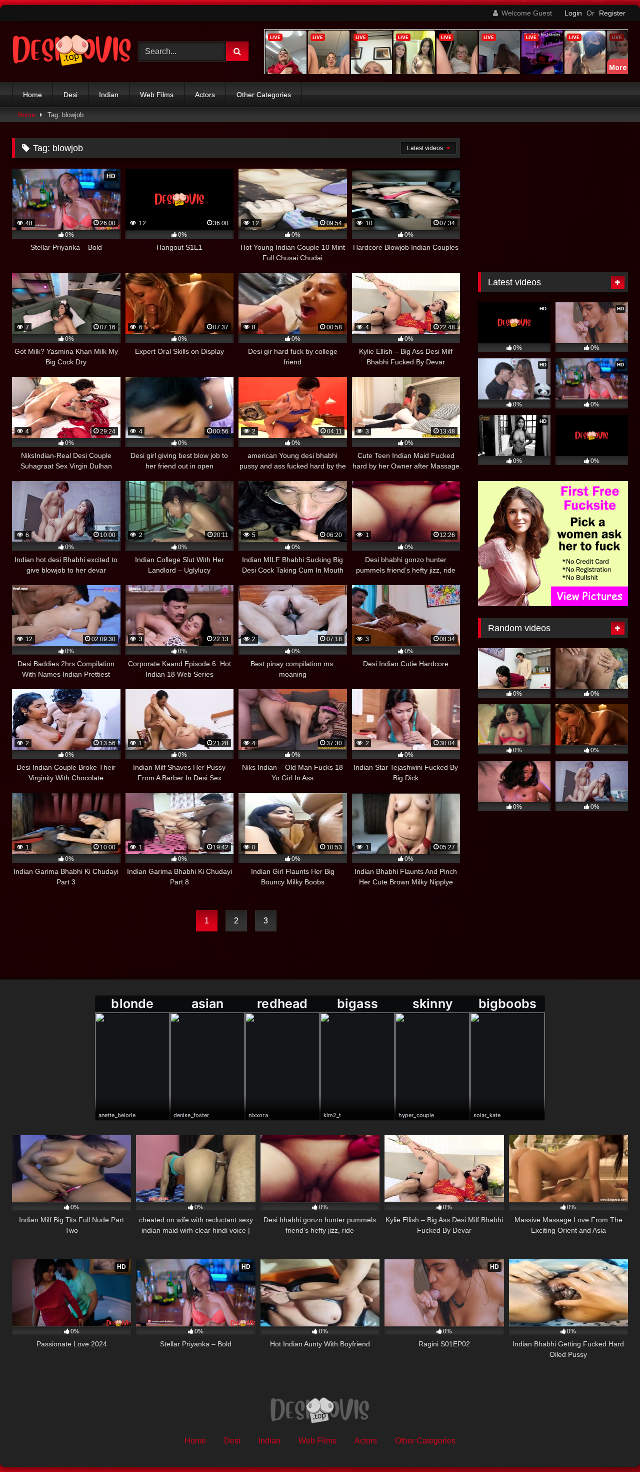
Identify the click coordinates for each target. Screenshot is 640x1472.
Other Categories (263, 95)
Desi (71, 95)
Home (32, 95)
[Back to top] (609, 1442)
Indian (108, 95)
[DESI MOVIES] (72, 52)
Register (612, 13)
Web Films (157, 95)
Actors (205, 95)
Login (573, 13)
